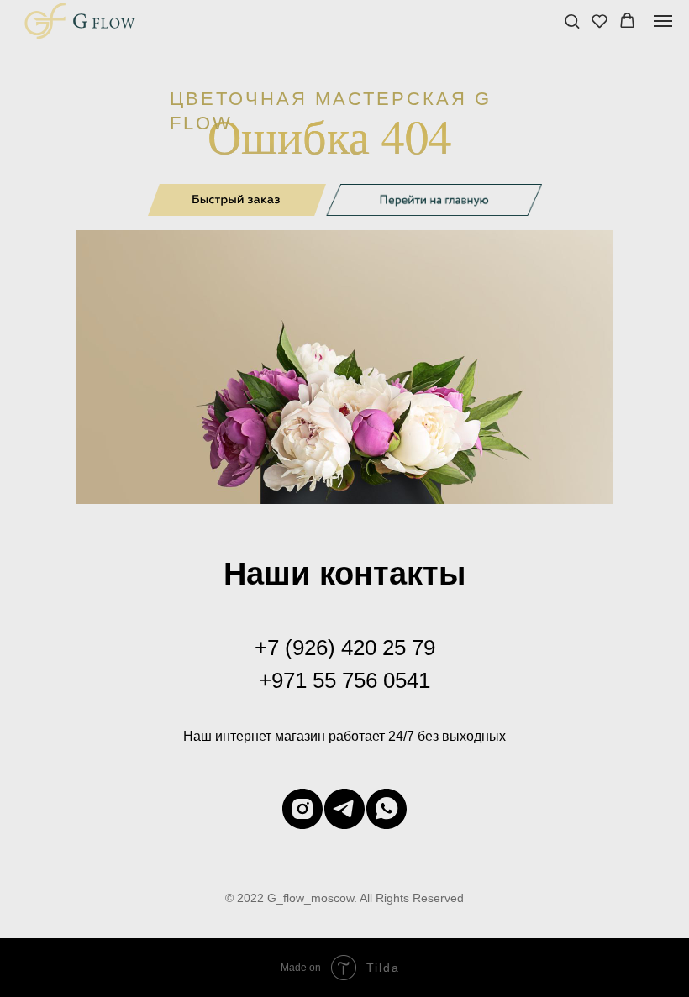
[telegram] (344, 809)
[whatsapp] (386, 809)
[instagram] (302, 809)
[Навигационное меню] (663, 21)
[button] (572, 21)
